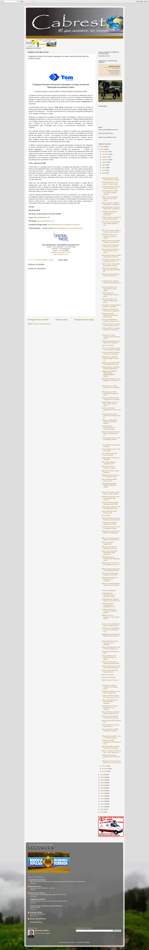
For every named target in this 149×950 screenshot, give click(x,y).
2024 (102, 774)
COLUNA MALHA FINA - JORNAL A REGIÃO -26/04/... (109, 485)
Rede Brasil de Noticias (38, 880)
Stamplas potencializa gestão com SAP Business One (111, 569)
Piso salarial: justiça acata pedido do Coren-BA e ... (110, 574)
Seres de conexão (107, 345)
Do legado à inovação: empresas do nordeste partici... (110, 687)
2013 (102, 804)
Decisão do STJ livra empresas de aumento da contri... (111, 336)
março (104, 766)
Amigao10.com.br (36, 922)
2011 (102, 809)
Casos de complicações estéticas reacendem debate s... (109, 421)
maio (104, 170)
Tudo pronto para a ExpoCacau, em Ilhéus (42, 888)
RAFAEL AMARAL (43, 930)
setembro (105, 159)
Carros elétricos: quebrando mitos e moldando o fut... (111, 712)
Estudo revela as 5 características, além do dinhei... (110, 294)
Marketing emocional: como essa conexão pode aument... (111, 498)
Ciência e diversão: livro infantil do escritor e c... (110, 547)
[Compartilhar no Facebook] (65, 260)
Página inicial (61, 320)
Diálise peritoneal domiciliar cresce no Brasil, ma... (110, 275)
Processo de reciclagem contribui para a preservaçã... (109, 213)
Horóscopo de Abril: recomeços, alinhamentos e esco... (111, 742)
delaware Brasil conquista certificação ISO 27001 (110, 503)
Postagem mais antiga (84, 320)
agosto (104, 162)
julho (104, 165)
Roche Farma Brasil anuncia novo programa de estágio (111, 349)
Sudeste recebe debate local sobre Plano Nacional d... (111, 341)
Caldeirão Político (36, 912)
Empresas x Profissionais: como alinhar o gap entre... (111, 310)
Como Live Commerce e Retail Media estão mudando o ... (109, 552)
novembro (105, 154)
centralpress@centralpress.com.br (61, 252)
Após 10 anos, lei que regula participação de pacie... (111, 264)
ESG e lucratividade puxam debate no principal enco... (111, 539)
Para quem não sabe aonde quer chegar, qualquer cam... (111, 223)
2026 (102, 146)
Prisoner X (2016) (35, 907)
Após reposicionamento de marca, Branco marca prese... (110, 250)
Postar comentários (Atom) (42, 324)
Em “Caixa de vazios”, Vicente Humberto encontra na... (111, 260)
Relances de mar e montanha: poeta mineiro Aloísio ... (110, 617)
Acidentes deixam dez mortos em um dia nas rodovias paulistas (49, 901)
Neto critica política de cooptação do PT (109, 462)
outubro (105, 157)
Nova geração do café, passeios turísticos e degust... (109, 657)
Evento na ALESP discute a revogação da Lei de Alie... (111, 398)
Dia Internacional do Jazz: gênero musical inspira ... (110, 183)
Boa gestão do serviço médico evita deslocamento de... (111, 256)
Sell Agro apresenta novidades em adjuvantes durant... (111, 558)
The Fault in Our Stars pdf (37, 914)
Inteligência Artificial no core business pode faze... (111, 692)
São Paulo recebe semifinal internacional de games (110, 747)
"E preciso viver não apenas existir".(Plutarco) (46, 906)
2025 (102, 149)
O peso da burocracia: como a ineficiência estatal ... (111, 438)
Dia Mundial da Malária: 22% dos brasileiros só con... (111, 507)
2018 (102, 790)
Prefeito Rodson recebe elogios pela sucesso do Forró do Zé (48, 894)
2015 (102, 798)
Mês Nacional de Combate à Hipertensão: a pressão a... (111, 208)
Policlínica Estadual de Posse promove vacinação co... (111, 648)
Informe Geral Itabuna (37, 893)
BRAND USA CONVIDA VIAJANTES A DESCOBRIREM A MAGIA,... (109, 373)
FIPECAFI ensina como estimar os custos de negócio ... (109, 236)
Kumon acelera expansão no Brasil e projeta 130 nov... (111, 624)
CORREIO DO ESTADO (37, 899)
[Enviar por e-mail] (59, 260)
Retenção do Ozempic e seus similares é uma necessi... (111, 379)
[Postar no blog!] (61, 260)
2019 (102, 788)
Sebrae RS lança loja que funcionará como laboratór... (110, 642)
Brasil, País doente (108, 674)
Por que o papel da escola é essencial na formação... (111, 353)
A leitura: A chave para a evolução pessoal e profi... (111, 662)
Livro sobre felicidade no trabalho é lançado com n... (111, 320)
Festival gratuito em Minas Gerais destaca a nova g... (111, 178)
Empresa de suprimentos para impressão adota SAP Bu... (111, 269)
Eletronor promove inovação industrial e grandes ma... (111, 241)
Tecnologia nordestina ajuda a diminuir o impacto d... (111, 305)
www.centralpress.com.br (61, 254)
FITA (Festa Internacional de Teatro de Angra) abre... (111, 187)
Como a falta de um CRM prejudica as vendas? (110, 730)
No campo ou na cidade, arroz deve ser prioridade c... (111, 387)
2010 (102, 812)
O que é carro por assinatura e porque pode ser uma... (111, 324)
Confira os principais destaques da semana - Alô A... (111, 409)
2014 (102, 801)
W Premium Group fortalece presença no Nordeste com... (111, 630)
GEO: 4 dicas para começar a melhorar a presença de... (111, 231)
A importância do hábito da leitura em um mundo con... (111, 600)
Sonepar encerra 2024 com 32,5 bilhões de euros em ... (111, 564)
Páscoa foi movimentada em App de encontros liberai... (111, 584)
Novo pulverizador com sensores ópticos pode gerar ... (110, 300)
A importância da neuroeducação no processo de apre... (109, 427)
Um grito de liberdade (109, 590)
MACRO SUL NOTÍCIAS (38, 919)
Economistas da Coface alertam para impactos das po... (111, 415)
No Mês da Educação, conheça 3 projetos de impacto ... (110, 611)
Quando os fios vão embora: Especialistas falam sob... (111, 363)
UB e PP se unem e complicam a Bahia (108, 467)
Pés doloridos (106, 515)
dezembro (105, 151)
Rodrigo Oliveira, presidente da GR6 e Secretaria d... (111, 367)
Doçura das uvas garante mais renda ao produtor (110, 717)
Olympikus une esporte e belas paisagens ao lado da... (110, 358)
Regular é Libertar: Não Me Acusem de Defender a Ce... (110, 433)
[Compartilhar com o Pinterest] (67, 260)
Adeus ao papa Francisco (110, 680)
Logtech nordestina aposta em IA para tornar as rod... (111, 696)
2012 (102, 806)
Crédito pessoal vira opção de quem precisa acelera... (111, 218)
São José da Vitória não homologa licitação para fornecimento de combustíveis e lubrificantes (57, 881)
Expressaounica (35, 886)
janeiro (104, 771)
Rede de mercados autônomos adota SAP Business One (110, 315)
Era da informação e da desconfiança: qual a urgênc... (109, 288)
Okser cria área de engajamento (108, 543)
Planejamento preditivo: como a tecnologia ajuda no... (111, 736)
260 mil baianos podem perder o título (109, 480)
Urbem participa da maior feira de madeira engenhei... (110, 701)
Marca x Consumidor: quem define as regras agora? (111, 493)
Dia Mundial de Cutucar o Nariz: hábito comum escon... (110, 403)
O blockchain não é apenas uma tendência (110, 725)
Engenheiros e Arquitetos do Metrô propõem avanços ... (111, 635)
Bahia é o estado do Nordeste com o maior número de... (111, 751)
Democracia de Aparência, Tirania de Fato (110, 671)
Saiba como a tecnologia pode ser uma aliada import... (110, 198)
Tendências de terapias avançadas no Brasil (109, 523)
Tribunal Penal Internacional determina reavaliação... (111, 532)
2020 (102, 785)
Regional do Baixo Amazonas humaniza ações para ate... (111, 519)
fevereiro (105, 768)
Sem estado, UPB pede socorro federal (109, 454)
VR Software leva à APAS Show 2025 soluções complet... (110, 192)
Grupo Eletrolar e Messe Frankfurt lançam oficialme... (109, 707)
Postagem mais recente (38, 320)
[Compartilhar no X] (63, 260)
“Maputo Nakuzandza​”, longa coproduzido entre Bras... (111, 666)
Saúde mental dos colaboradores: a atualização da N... (108, 605)
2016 (102, 796)
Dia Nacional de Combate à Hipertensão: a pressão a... (111, 203)
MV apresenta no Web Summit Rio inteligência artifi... (110, 393)
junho (104, 167)
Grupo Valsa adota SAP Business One (109, 512)
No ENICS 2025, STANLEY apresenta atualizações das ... (111, 282)
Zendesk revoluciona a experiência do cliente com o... (111, 756)
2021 (102, 782)
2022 (102, 780)
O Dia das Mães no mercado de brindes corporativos (111, 329)
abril (103, 173)
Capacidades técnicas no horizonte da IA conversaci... (110, 579)
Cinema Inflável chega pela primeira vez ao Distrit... (110, 245)
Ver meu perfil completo (42, 933)
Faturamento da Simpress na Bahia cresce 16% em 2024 (111, 761)
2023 (102, 777)
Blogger (87, 942)
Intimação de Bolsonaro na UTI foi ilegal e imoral (110, 475)
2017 (102, 793)
